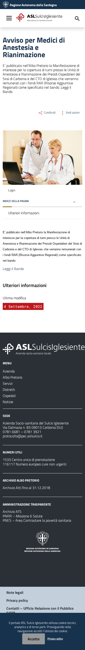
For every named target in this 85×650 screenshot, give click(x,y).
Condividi (49, 112)
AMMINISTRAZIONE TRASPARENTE (27, 504)
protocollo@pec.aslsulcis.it (22, 436)
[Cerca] (77, 19)
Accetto (33, 639)
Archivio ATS (12, 511)
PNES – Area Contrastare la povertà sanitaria (37, 520)
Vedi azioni (72, 112)
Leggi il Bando (14, 268)
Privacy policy (17, 600)
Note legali (14, 592)
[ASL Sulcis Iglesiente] (6, 5)
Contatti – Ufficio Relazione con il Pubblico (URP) (40, 610)
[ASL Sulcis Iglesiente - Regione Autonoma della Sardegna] (44, 348)
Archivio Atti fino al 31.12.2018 (26, 487)
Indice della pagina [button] (16, 201)
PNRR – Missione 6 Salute (23, 516)
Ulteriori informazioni (23, 213)
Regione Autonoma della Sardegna (33, 5)
